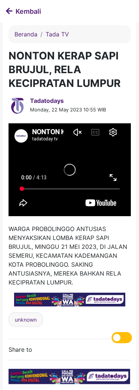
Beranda (25, 34)
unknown (26, 319)
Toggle (122, 337)
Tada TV (57, 34)
